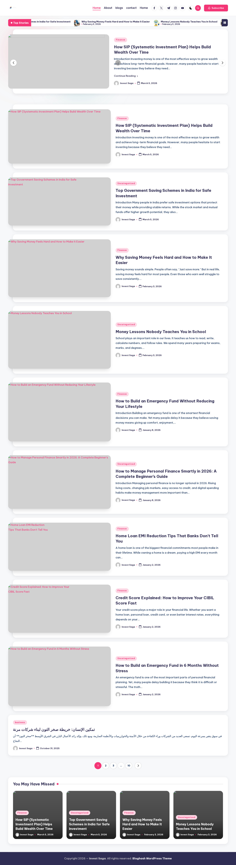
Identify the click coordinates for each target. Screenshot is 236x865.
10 (128, 762)
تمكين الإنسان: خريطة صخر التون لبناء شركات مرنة (54, 726)
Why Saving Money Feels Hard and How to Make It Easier (91, 21)
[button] (216, 8)
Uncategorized (126, 180)
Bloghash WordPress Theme (152, 858)
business (20, 719)
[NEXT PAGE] (138, 762)
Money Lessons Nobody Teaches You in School (165, 21)
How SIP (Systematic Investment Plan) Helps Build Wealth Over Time (34, 820)
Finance (122, 115)
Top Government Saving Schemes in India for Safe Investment (89, 820)
